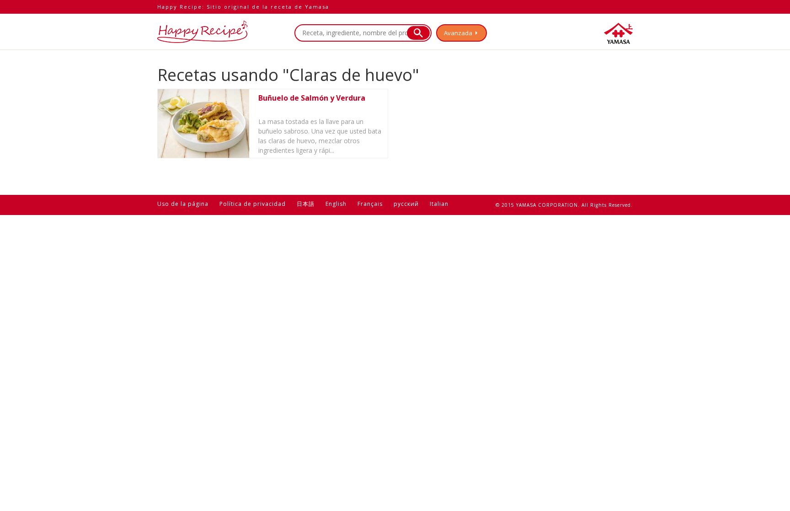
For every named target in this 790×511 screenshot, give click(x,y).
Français (370, 204)
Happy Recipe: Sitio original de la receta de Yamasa (243, 6)
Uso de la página (182, 204)
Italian (439, 204)
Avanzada (458, 33)
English (336, 204)
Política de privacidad (252, 204)
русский (406, 204)
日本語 (306, 204)
